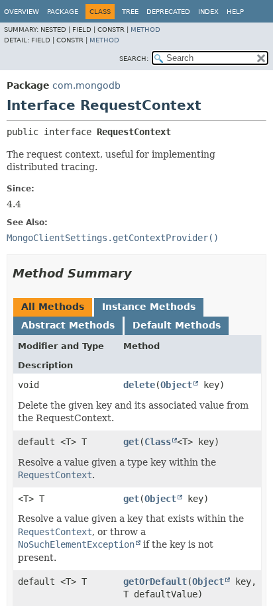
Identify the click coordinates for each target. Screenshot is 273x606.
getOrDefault (155, 581)
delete (139, 384)
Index (208, 11)
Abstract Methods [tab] (68, 325)
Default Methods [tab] (177, 325)
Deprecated (168, 11)
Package (62, 11)
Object (176, 384)
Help (235, 11)
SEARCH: (133, 58)
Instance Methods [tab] (148, 306)
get (131, 441)
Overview (21, 11)
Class (157, 441)
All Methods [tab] (52, 306)
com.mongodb (86, 85)
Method (145, 29)
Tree (130, 11)
